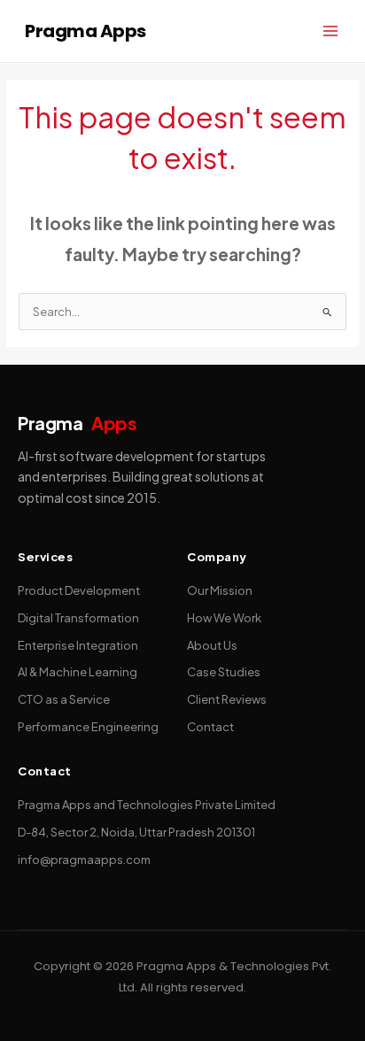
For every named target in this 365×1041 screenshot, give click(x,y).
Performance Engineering (88, 727)
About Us (212, 645)
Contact (210, 727)
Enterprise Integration (78, 645)
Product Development (79, 590)
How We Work (224, 618)
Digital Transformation (78, 618)
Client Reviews (227, 699)
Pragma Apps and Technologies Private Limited (147, 805)
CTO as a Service (64, 699)
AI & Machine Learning (77, 672)
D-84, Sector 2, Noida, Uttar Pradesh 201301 (136, 832)
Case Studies (223, 672)
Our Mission (219, 590)
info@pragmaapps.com (84, 859)
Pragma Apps (85, 31)
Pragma (77, 423)
